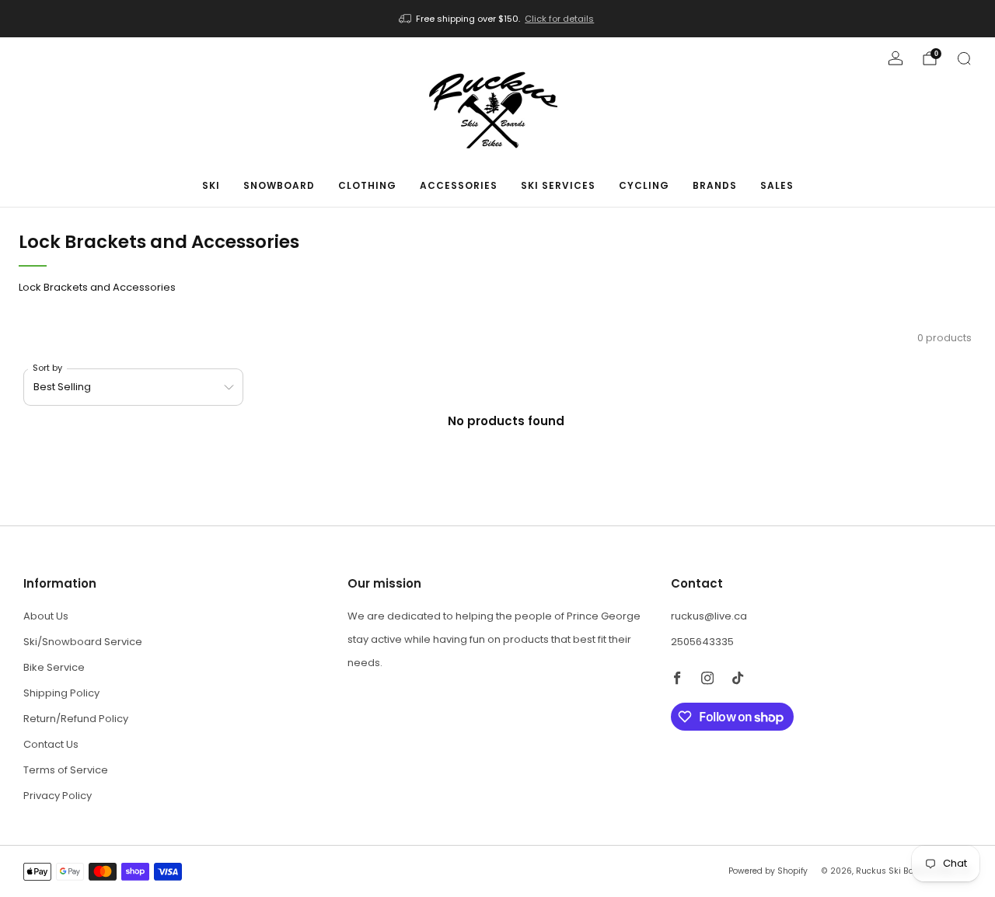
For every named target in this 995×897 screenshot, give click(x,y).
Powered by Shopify (768, 871)
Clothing (367, 185)
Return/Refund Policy (75, 718)
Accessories (459, 185)
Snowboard (279, 185)
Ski (211, 185)
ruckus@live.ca (709, 616)
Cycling (644, 185)
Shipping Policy (61, 693)
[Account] (895, 58)
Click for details (559, 18)
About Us (45, 616)
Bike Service (54, 667)
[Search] (964, 58)
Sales (777, 185)
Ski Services (558, 185)
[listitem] (498, 18)
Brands (715, 185)
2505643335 (702, 641)
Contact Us (51, 744)
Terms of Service (65, 770)
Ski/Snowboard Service (82, 641)
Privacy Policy (57, 795)
